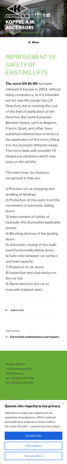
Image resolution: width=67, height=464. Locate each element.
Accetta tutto (34, 435)
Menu (35, 42)
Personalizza (33, 445)
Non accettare (33, 455)
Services (18, 310)
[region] (33, 432)
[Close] (63, 403)
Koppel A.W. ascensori (20, 24)
